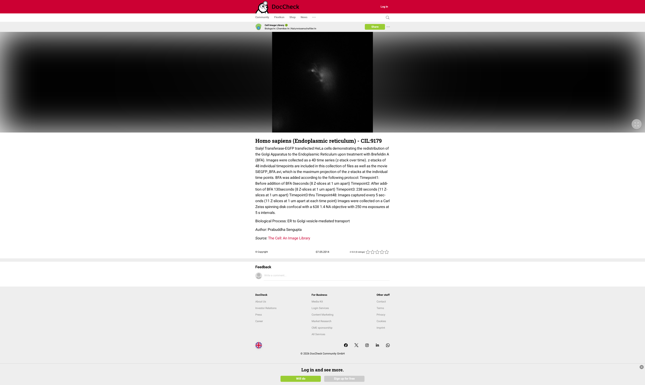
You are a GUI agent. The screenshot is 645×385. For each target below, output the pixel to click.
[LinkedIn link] (377, 345)
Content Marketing (322, 314)
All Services (318, 334)
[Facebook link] (346, 345)
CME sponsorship (322, 327)
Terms (380, 308)
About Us (260, 301)
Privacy (381, 314)
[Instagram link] (367, 345)
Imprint (381, 327)
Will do (300, 378)
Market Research (321, 321)
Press (258, 314)
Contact (381, 301)
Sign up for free (344, 378)
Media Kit (317, 301)
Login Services (320, 308)
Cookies (381, 321)
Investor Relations (265, 308)
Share (375, 26)
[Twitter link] (356, 345)
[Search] (387, 17)
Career (259, 321)
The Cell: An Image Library (289, 238)
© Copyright (261, 251)
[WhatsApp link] (388, 345)
